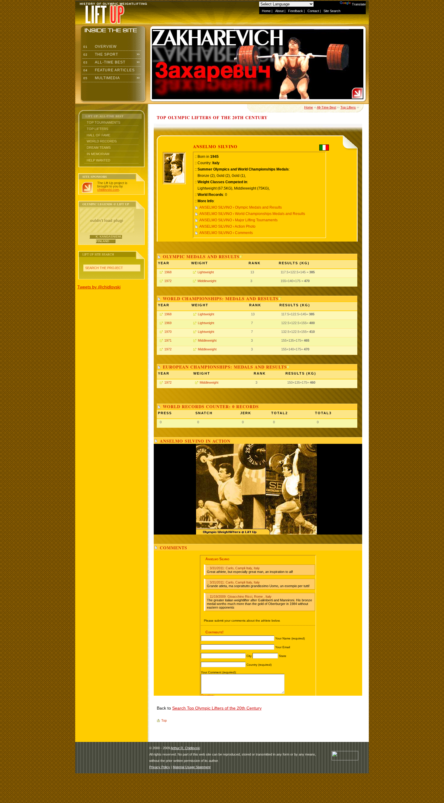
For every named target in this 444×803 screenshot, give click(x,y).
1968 (168, 272)
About (279, 11)
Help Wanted (98, 160)
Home (266, 11)
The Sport (100, 54)
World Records (102, 141)
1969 (168, 323)
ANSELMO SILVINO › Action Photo (227, 226)
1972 (168, 281)
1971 (168, 340)
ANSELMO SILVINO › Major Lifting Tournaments (238, 220)
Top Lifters (97, 129)
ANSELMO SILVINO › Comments (226, 233)
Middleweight (207, 281)
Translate (359, 4)
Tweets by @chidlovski (99, 286)
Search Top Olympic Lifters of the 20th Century (217, 708)
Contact (313, 11)
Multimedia (101, 78)
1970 (168, 331)
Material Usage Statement (192, 767)
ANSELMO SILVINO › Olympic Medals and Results (240, 207)
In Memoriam (98, 154)
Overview (99, 46)
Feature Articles (108, 70)
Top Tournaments (103, 122)
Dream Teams (99, 147)
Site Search (331, 11)
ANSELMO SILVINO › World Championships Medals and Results (252, 214)
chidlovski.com (108, 189)
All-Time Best (103, 62)
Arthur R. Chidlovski (185, 748)
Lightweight (206, 272)
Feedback (295, 11)
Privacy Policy (159, 767)
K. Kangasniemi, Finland (109, 238)
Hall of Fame (98, 135)
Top (164, 720)
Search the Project (104, 268)
